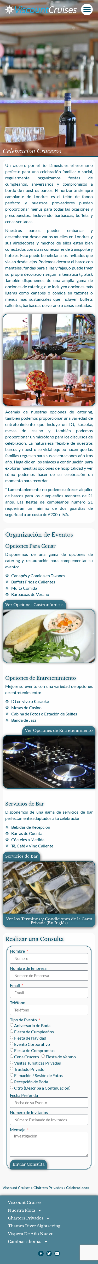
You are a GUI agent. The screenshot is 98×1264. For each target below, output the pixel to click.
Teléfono (17, 1003)
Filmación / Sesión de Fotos (38, 1075)
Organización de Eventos (39, 535)
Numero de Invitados (29, 1112)
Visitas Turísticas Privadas (37, 1062)
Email (15, 985)
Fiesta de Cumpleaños (34, 1031)
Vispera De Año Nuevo (31, 1233)
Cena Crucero (26, 1056)
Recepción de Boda (31, 1081)
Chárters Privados (48, 1188)
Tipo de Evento (24, 1020)
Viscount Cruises (16, 1188)
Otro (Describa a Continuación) (42, 1087)
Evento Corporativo (32, 1044)
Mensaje (18, 1130)
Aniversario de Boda (32, 1025)
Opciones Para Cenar (30, 546)
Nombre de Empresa (28, 968)
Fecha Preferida (24, 1095)
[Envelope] (57, 1253)
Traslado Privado (29, 1069)
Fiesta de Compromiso (34, 1050)
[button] (87, 9)
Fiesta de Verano (61, 1056)
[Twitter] (49, 1253)
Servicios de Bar (24, 804)
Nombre (18, 951)
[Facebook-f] (41, 1253)
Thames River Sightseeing (34, 1225)
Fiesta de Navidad (30, 1037)
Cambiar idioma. (24, 1241)
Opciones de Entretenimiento (40, 678)
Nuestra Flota (21, 1210)
